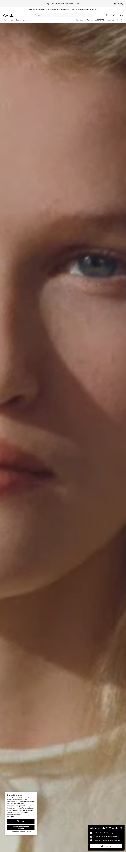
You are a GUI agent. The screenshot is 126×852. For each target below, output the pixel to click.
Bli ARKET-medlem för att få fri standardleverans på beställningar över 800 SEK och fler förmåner (63, 9)
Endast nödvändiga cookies (21, 827)
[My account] (106, 15)
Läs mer (10, 816)
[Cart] (121, 15)
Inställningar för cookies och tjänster (21, 831)
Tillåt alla (20, 821)
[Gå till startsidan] (9, 15)
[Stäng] (121, 828)
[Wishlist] (114, 15)
